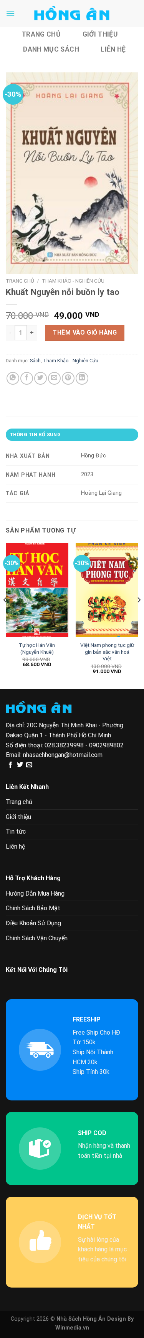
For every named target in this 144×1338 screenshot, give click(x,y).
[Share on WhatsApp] (13, 378)
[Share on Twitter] (40, 378)
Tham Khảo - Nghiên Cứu (73, 281)
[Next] (138, 615)
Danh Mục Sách (51, 49)
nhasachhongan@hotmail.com (63, 755)
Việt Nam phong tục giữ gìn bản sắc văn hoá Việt (107, 651)
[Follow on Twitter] (20, 765)
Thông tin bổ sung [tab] (35, 434)
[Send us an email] (29, 765)
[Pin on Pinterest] (68, 378)
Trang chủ (41, 34)
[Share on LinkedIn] (82, 378)
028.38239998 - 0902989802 (84, 745)
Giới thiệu (100, 34)
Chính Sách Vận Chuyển (37, 938)
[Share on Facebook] (26, 378)
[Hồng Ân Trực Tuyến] (72, 13)
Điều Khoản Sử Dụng (33, 923)
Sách (35, 360)
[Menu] (10, 13)
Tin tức (16, 831)
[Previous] (5, 615)
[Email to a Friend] (54, 378)
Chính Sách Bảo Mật (33, 908)
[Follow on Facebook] (10, 765)
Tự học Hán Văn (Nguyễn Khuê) (37, 648)
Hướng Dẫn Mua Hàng (35, 893)
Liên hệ (113, 49)
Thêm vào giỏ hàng (85, 332)
